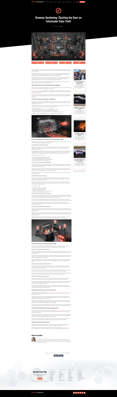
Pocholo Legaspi (82, 91)
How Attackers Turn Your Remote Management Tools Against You (80, 134)
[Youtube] (84, 393)
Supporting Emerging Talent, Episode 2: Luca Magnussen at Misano (80, 108)
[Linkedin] (74, 393)
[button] (38, 62)
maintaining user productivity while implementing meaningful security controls (58, 292)
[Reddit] (80, 393)
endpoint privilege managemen (62, 310)
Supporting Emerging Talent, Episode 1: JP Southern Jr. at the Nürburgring (80, 160)
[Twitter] (78, 393)
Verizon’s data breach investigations (37, 90)
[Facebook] (76, 393)
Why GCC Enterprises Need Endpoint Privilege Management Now (79, 82)
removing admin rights (65, 327)
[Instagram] (82, 393)
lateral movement (45, 108)
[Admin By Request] (38, 2)
